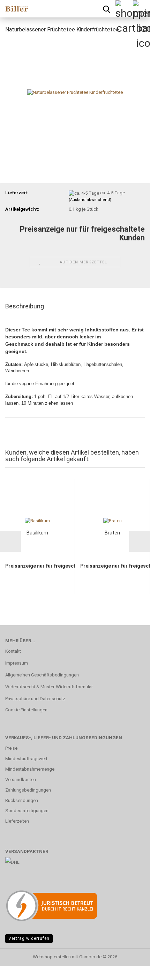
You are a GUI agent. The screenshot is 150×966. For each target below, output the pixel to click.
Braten (112, 533)
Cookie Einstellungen (26, 709)
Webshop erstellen (52, 956)
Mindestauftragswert (26, 758)
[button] (10, 541)
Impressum (16, 663)
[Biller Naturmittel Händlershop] (14, 8)
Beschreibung (24, 306)
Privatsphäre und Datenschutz (35, 698)
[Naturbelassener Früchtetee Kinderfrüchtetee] (75, 92)
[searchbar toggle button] (106, 8)
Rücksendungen (21, 800)
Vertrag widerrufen (29, 938)
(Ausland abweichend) (90, 199)
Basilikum (37, 533)
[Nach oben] (130, 955)
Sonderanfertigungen (26, 810)
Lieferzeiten (17, 821)
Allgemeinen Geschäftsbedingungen (42, 674)
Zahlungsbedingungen (28, 790)
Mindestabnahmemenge (29, 769)
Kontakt (13, 651)
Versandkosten (20, 779)
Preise (11, 748)
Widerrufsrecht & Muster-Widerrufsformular (49, 686)
